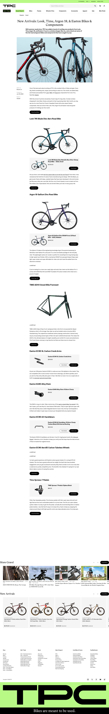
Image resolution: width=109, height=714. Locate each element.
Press (39, 661)
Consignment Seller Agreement (62, 661)
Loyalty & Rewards (7, 665)
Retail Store (100, 1)
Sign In (56, 655)
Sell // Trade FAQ (24, 655)
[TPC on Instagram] (87, 679)
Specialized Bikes (94, 654)
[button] (104, 6)
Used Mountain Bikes (77, 656)
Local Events (41, 656)
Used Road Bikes (76, 655)
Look (47, 92)
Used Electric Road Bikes (78, 659)
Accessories (74, 11)
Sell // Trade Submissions (26, 654)
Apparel (85, 11)
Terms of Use (58, 664)
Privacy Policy (58, 659)
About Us (40, 654)
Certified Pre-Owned (42, 658)
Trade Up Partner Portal (25, 656)
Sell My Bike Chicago (25, 665)
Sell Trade (7, 11)
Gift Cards (5, 662)
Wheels (4, 658)
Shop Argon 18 (35, 278)
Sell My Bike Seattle (24, 662)
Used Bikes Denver (77, 661)
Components (62, 11)
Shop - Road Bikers (7, 668)
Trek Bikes (92, 656)
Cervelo (92, 662)
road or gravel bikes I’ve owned (66, 404)
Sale (93, 11)
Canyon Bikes (93, 658)
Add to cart (73, 365)
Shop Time (34, 344)
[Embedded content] (54, 537)
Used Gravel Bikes (77, 654)
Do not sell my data (59, 665)
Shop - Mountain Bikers (8, 667)
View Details (73, 168)
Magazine (93, 1)
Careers (39, 659)
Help (87, 1)
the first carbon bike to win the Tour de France (56, 174)
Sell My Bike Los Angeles (25, 659)
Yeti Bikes (92, 655)
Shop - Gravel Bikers (7, 670)
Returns (57, 656)
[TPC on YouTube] (100, 679)
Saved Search (20, 11)
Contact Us (57, 658)
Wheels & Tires (50, 11)
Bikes (30, 11)
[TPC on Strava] (92, 679)
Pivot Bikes (92, 659)
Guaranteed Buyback (60, 667)
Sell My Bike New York (25, 664)
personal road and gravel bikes (42, 378)
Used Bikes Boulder (77, 662)
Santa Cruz (92, 664)
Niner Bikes (92, 667)
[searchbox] (71, 6)
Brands (4, 654)
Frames (39, 11)
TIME (50, 92)
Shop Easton (34, 473)
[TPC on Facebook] (96, 679)
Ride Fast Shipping (59, 668)
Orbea (91, 665)
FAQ (56, 654)
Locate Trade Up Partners (26, 658)
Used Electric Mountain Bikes (79, 658)
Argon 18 (57, 92)
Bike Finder (102, 11)
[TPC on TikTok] (104, 679)
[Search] (95, 6)
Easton (37, 95)
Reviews (40, 665)
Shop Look (34, 187)
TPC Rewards (81, 1)
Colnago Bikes (93, 661)
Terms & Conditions (59, 662)
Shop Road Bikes (35, 112)
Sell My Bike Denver (24, 661)
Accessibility (40, 664)
